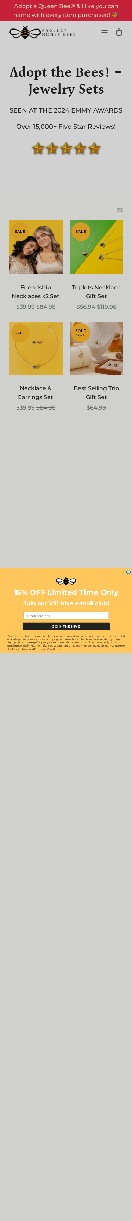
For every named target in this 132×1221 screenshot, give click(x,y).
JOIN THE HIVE (66, 626)
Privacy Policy (20, 649)
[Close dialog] (128, 572)
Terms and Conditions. (47, 649)
